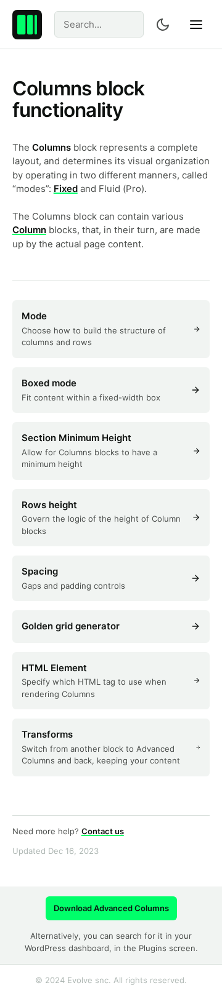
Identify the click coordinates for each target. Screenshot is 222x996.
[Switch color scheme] (162, 24)
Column (29, 230)
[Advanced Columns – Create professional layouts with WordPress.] (27, 24)
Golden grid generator (71, 626)
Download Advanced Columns (111, 908)
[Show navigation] (196, 24)
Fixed (66, 188)
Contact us (102, 831)
